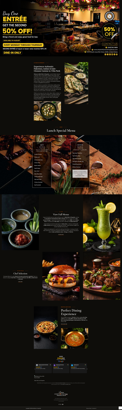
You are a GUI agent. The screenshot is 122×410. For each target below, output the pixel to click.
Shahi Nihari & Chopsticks (36, 408)
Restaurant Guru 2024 (40, 376)
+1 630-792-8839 (61, 401)
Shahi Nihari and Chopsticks (39, 380)
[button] (61, 234)
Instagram (89, 2)
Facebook (87, 2)
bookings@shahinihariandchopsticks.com (61, 399)
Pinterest (91, 2)
